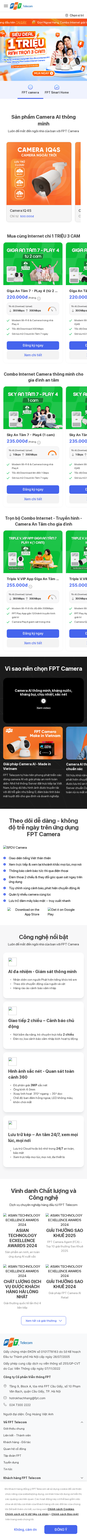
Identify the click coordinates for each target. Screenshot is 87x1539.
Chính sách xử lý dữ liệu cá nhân (27, 1514)
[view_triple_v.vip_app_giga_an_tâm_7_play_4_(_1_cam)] (33, 551)
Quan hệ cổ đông (14, 1449)
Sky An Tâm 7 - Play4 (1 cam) (31, 435)
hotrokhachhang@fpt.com (27, 1398)
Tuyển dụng (11, 1462)
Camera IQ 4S (20, 211)
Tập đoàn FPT (12, 1455)
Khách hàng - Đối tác (17, 1442)
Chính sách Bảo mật (65, 1514)
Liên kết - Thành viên (17, 1435)
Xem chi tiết (33, 355)
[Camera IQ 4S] (39, 173)
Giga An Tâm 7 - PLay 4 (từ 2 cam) (35, 291)
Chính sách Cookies (61, 1509)
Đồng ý (60, 1530)
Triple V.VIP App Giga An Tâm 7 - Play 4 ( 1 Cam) (46, 579)
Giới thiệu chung (13, 1428)
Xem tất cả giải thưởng (41, 1320)
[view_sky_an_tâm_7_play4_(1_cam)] (33, 407)
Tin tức (7, 1469)
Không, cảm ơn (25, 1530)
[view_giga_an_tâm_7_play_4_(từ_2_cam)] (33, 263)
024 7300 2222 (20, 1405)
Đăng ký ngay (33, 345)
